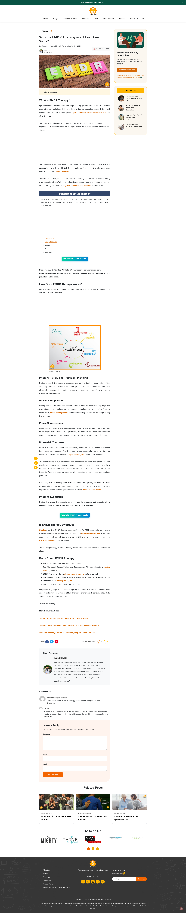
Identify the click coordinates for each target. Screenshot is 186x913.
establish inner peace (92, 489)
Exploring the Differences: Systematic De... (126, 818)
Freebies (85, 18)
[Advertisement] (74, 149)
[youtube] (98, 882)
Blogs (55, 18)
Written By (47, 50)
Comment (47, 734)
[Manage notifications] (181, 908)
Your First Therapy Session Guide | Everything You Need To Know (67, 632)
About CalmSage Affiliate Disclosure (56, 887)
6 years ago (51, 703)
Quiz (96, 18)
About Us (46, 870)
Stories (45, 873)
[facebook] (36, 458)
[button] (88, 849)
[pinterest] (36, 467)
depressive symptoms (90, 533)
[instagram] (88, 882)
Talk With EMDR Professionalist (74, 259)
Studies (42, 530)
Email (45, 764)
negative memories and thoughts (77, 185)
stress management (58, 412)
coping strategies (64, 580)
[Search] (143, 19)
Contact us (47, 880)
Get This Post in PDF (102, 49)
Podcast (122, 18)
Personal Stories (70, 18)
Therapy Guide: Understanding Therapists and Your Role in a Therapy (69, 625)
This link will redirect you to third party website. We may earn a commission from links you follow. (130, 76)
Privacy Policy (48, 884)
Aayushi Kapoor (48, 52)
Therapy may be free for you (93, 2)
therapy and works (47, 540)
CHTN (46, 708)
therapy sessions (62, 171)
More (132, 18)
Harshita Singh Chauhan (57, 697)
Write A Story (108, 18)
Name (45, 754)
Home (45, 18)
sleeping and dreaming (74, 574)
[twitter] (36, 463)
